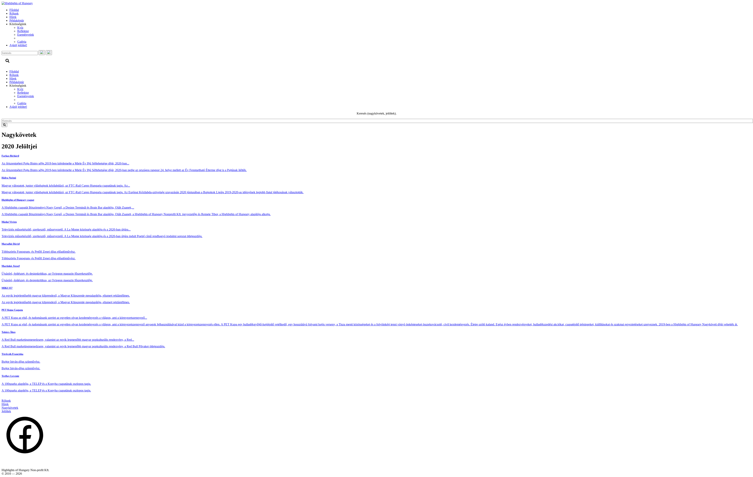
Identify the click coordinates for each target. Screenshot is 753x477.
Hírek (12, 17)
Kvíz (20, 27)
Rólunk (14, 13)
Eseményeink (25, 34)
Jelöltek (6, 411)
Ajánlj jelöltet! (18, 45)
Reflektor (23, 31)
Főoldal (14, 10)
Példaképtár (16, 20)
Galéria (21, 41)
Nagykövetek (10, 407)
